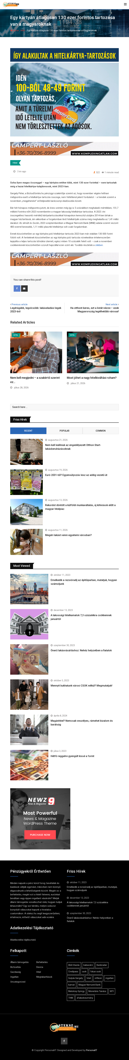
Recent (28, 431)
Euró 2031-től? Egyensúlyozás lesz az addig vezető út (76, 475)
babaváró (88, 965)
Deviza (39, 967)
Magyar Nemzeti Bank (90, 984)
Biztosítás (15, 967)
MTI (112, 991)
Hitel (23, 30)
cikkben (99, 245)
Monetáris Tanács (97, 991)
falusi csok (95, 971)
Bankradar (102, 965)
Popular (64, 431)
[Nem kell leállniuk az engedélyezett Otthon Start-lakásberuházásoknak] (26, 452)
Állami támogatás (19, 962)
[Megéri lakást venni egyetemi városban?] (26, 542)
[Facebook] (17, 288)
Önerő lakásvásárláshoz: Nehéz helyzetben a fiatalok (81, 650)
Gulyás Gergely (75, 978)
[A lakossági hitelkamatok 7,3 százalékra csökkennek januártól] (29, 624)
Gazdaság (15, 972)
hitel (89, 978)
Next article (111, 304)
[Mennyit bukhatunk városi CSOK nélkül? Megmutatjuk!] (29, 694)
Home (15, 30)
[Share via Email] (24, 288)
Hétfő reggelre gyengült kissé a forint (72, 756)
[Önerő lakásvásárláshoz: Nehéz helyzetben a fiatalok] (29, 659)
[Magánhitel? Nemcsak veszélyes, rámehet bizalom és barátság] (29, 730)
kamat (71, 984)
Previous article (20, 304)
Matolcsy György (76, 991)
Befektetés (42, 962)
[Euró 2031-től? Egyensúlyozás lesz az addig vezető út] (26, 482)
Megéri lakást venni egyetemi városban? (68, 535)
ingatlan (110, 978)
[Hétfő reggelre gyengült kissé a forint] (29, 765)
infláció (98, 978)
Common (101, 431)
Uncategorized (17, 981)
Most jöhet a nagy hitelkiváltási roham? (92, 377)
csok (84, 971)
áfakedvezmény (85, 998)
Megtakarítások (44, 976)
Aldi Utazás (74, 965)
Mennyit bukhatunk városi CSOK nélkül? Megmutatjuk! (81, 685)
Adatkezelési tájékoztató (23, 939)
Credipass (73, 971)
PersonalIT (91, 1050)
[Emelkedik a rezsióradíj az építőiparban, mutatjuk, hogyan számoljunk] (29, 589)
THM (70, 998)
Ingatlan (14, 976)
